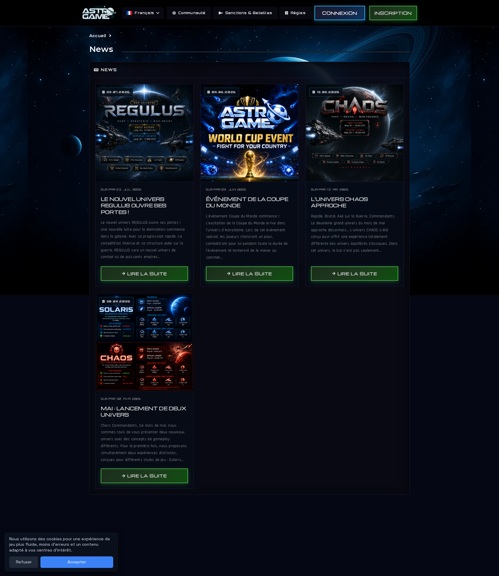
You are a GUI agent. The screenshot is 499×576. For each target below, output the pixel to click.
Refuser (24, 561)
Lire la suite (147, 273)
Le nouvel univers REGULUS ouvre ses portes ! (134, 205)
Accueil (97, 35)
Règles (298, 13)
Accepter (77, 561)
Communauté (192, 13)
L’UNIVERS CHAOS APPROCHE (339, 202)
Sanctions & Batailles (248, 13)
